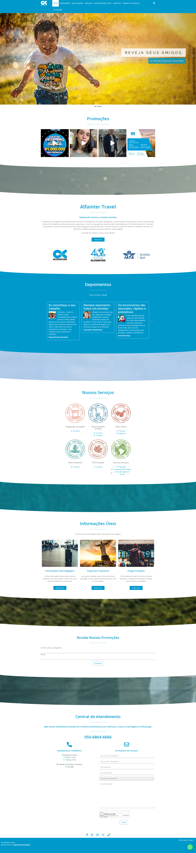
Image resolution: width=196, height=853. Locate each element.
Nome (43, 677)
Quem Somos (77, 3)
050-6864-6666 (98, 759)
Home (55, 3)
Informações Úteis (102, 3)
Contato (117, 3)
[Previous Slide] (44, 332)
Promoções (65, 3)
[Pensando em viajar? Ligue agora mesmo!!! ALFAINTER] (112, 143)
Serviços (89, 3)
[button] (3, 55)
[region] (98, 57)
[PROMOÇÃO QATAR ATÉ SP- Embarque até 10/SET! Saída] (141, 143)
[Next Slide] (152, 332)
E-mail (51, 670)
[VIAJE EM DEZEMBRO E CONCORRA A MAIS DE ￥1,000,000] (55, 143)
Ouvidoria (57, 10)
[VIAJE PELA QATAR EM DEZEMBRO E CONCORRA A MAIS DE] (84, 143)
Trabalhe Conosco (131, 3)
